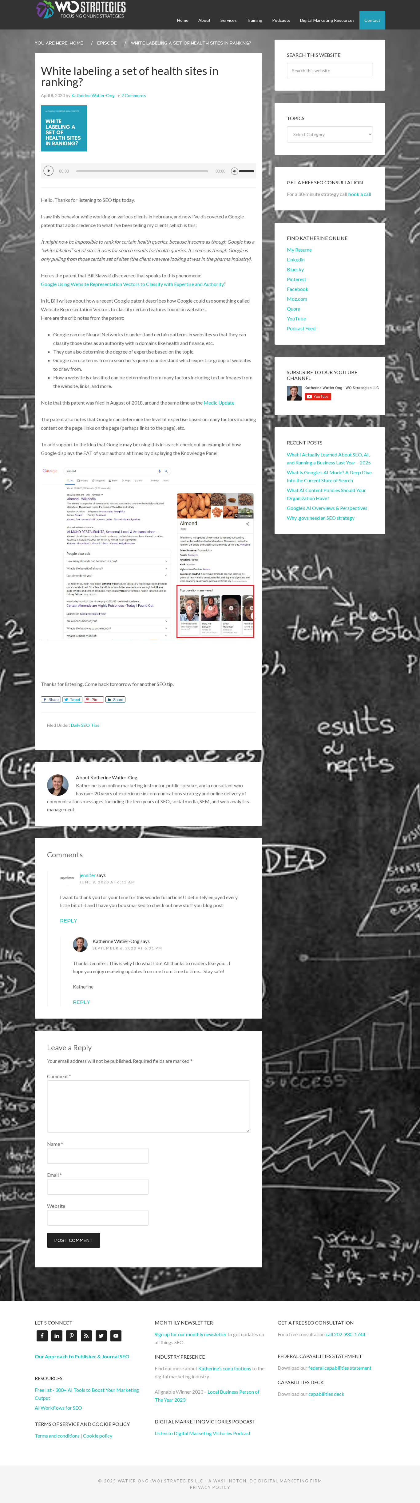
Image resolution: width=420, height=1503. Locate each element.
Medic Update (219, 402)
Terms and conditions (57, 1435)
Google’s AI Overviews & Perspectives (327, 508)
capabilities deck (326, 1394)
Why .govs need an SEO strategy (321, 518)
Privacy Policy (210, 1487)
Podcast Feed (301, 328)
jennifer (88, 875)
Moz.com (297, 299)
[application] (148, 170)
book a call (359, 194)
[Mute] (234, 170)
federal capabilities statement (339, 1368)
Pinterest (296, 279)
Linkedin (296, 259)
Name (55, 1144)
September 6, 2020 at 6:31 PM (127, 948)
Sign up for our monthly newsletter (191, 1334)
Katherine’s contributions (224, 1368)
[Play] (48, 171)
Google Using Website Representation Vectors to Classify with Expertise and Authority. (132, 284)
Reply (68, 921)
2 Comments (133, 95)
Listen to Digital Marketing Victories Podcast (203, 1433)
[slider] (247, 168)
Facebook (297, 289)
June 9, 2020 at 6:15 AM (107, 882)
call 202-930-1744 (345, 1334)
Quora (293, 308)
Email (54, 1175)
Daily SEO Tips (85, 725)
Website (56, 1206)
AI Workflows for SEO (58, 1408)
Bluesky (295, 269)
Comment (59, 1076)
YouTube (296, 318)
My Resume (299, 249)
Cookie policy (97, 1435)
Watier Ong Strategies (81, 9)
